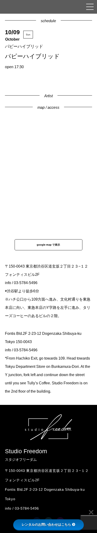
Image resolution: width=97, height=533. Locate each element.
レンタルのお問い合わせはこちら (46, 524)
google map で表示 (48, 244)
